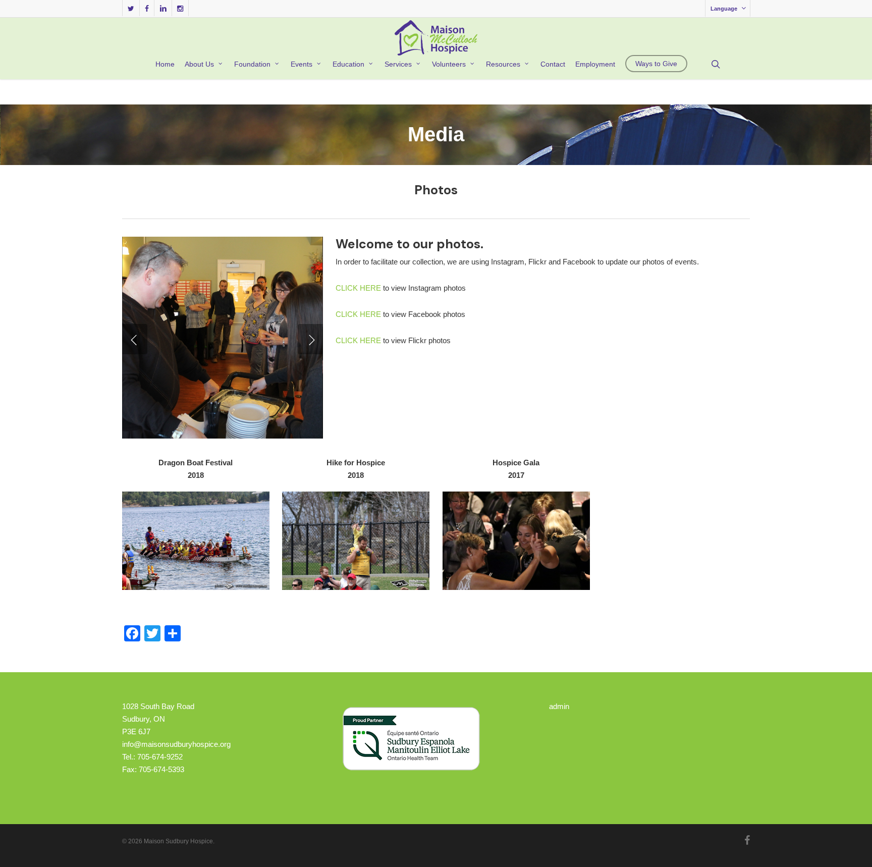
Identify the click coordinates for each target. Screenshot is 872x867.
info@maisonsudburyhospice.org (176, 744)
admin (559, 706)
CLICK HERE (358, 288)
